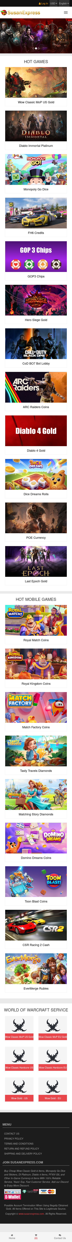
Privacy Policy (13, 1138)
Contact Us (11, 1133)
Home (12, 1238)
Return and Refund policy (21, 1148)
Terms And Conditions (18, 1143)
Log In (44, 3)
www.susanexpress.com (31, 1213)
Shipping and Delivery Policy (23, 1153)
